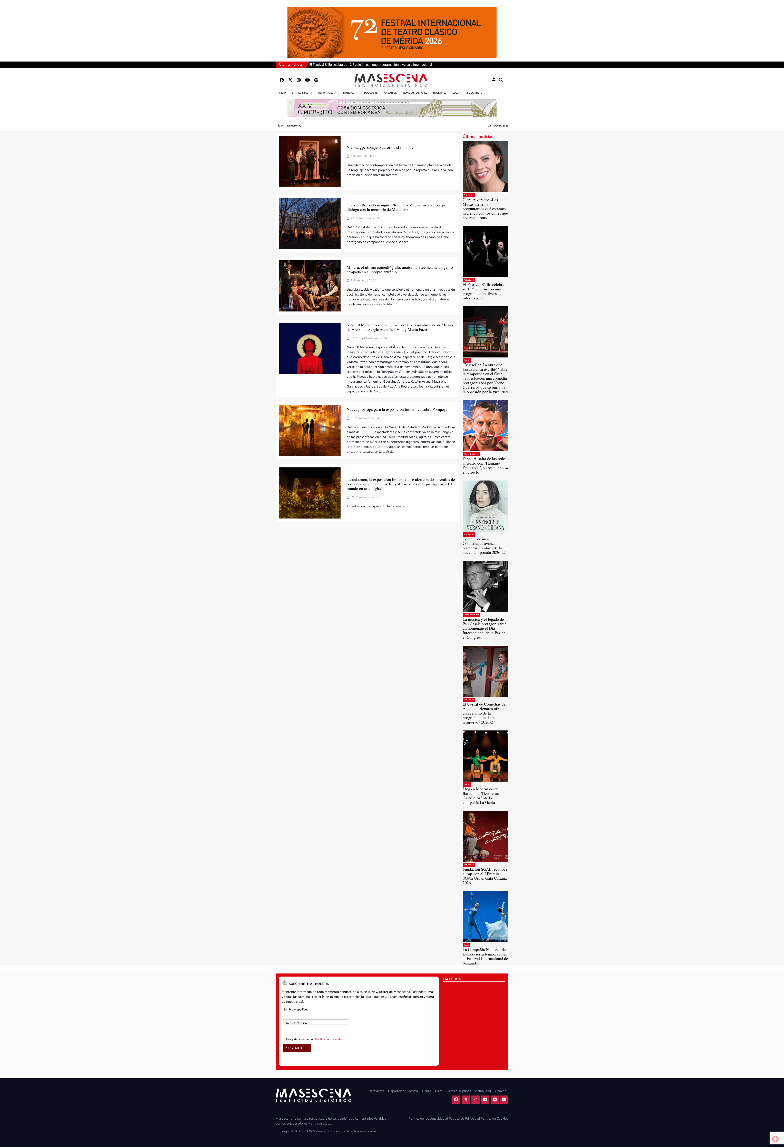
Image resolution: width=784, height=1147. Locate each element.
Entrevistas (300, 92)
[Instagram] (299, 80)
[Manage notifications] (775, 1139)
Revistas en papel (415, 92)
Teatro (467, 360)
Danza (466, 945)
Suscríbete (474, 92)
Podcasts (371, 92)
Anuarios (390, 92)
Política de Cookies (494, 1118)
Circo (439, 1091)
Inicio (282, 92)
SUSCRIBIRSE (296, 1048)
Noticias (348, 92)
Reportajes (325, 92)
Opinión (500, 1091)
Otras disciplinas (471, 454)
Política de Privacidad (464, 1118)
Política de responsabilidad (428, 1118)
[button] (501, 80)
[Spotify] (316, 80)
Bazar (457, 92)
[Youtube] (307, 80)
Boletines (440, 92)
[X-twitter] (290, 80)
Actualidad (469, 280)
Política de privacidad (329, 1039)
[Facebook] (282, 80)
